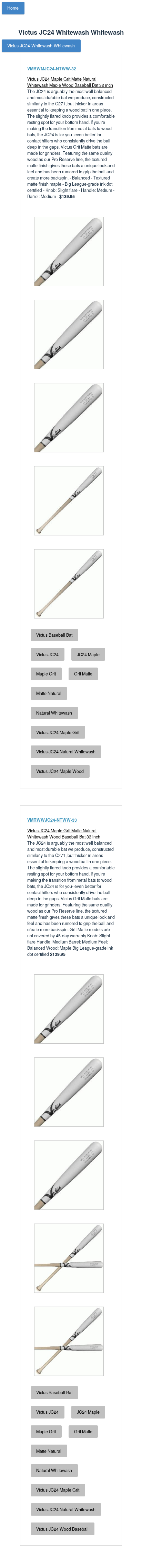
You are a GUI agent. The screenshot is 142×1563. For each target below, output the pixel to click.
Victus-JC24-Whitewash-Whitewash (41, 46)
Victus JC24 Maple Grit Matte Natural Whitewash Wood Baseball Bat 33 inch (63, 833)
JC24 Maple (88, 654)
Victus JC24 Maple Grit (57, 732)
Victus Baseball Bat (54, 635)
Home (13, 8)
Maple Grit (46, 674)
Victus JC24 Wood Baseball (62, 1529)
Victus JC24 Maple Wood (60, 771)
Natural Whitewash (54, 713)
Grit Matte (83, 674)
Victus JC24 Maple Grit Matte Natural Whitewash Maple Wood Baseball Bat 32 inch (70, 82)
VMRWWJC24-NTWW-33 (52, 820)
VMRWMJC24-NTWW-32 (51, 69)
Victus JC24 (47, 654)
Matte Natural (48, 693)
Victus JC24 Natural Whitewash (65, 752)
